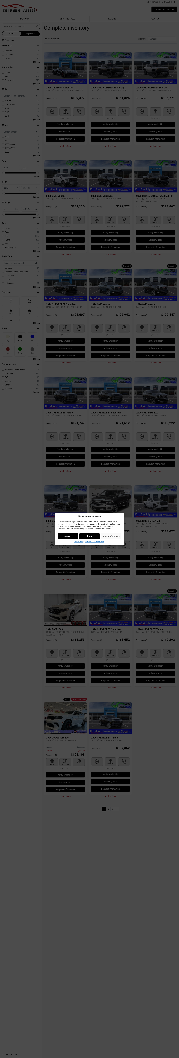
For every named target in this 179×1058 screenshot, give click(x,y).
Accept (67, 536)
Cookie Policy (78, 542)
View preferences (111, 536)
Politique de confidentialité (94, 542)
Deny (89, 536)
